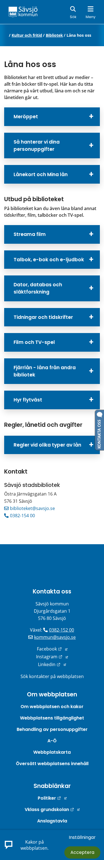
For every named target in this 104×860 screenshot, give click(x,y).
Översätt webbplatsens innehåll (52, 763)
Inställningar (82, 837)
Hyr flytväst (28, 399)
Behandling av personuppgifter (52, 729)
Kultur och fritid (27, 35)
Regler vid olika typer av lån (47, 445)
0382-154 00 (22, 515)
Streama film (30, 234)
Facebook (52, 649)
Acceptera (82, 852)
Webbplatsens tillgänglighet (52, 718)
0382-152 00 (61, 630)
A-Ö (52, 741)
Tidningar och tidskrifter (43, 317)
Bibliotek (54, 35)
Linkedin (52, 664)
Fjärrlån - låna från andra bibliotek (45, 371)
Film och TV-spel (34, 342)
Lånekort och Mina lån (41, 174)
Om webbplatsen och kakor (52, 706)
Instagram (52, 657)
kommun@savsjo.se (55, 637)
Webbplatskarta (52, 752)
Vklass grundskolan (52, 809)
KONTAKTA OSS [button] (99, 433)
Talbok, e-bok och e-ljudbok (49, 259)
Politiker (52, 798)
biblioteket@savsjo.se (32, 508)
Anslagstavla (52, 821)
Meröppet (26, 116)
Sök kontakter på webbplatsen (52, 676)
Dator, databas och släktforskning (38, 288)
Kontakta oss (52, 591)
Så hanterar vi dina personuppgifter (37, 145)
